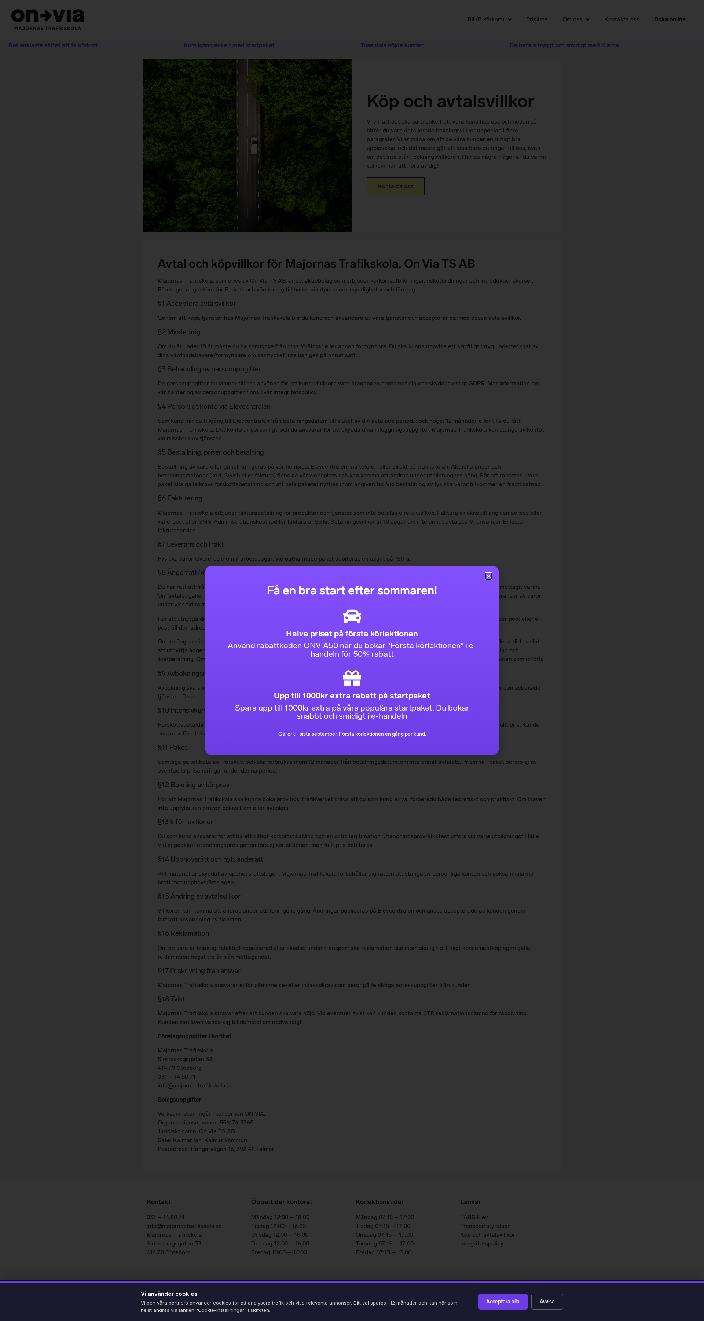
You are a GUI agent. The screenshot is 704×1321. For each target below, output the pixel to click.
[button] (488, 576)
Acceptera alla (503, 1302)
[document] (352, 660)
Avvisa (547, 1302)
